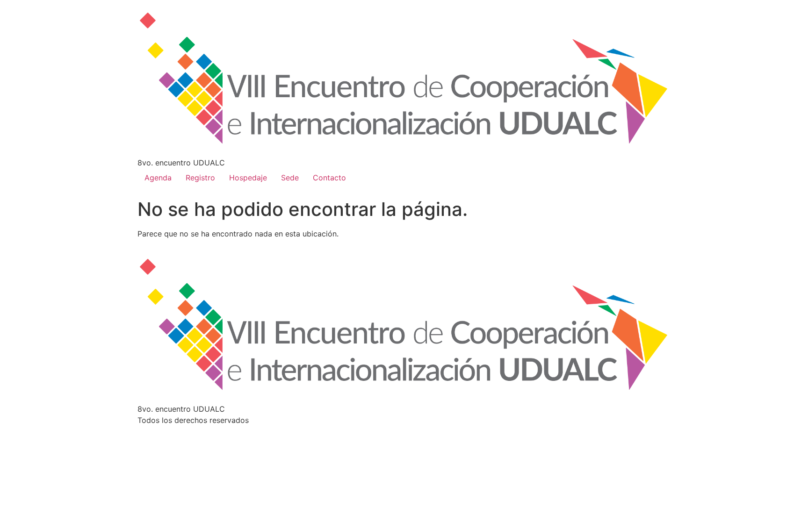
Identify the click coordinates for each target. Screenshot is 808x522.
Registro (200, 177)
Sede (290, 177)
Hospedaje (248, 177)
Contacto (329, 177)
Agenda (158, 177)
